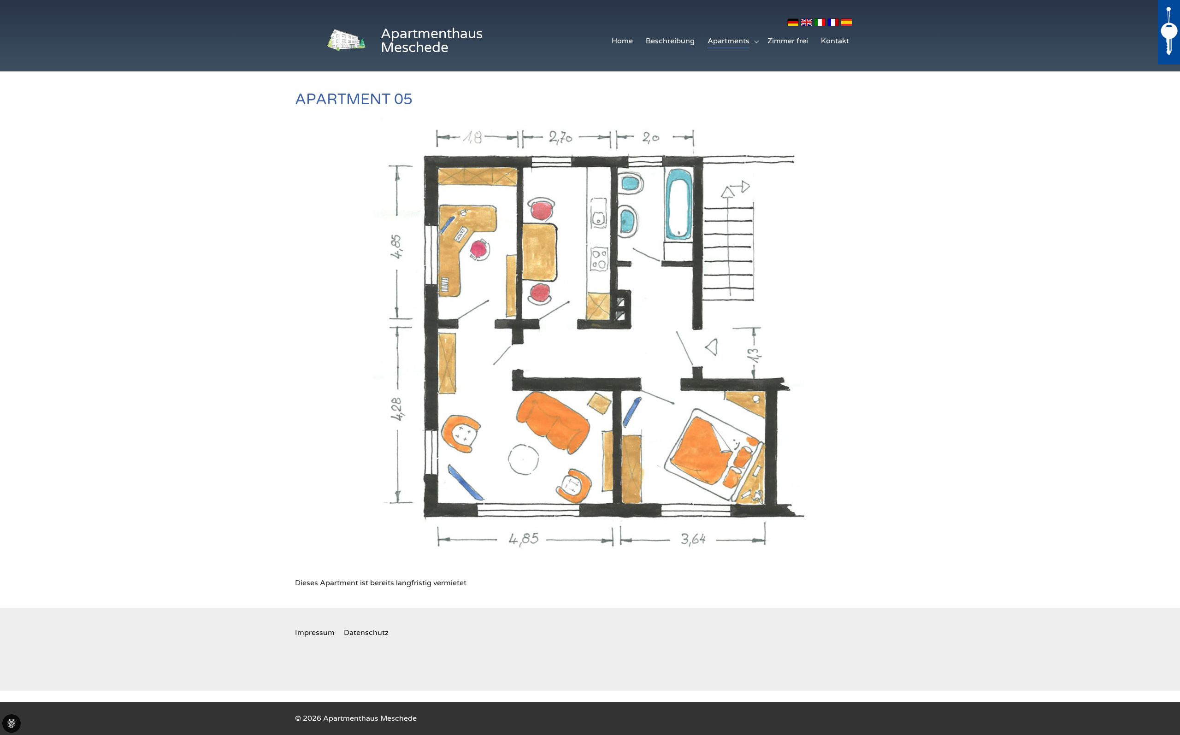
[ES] (847, 21)
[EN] (807, 21)
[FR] (833, 21)
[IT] (820, 21)
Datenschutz (366, 632)
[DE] (793, 21)
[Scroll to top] (1160, 715)
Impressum (315, 632)
